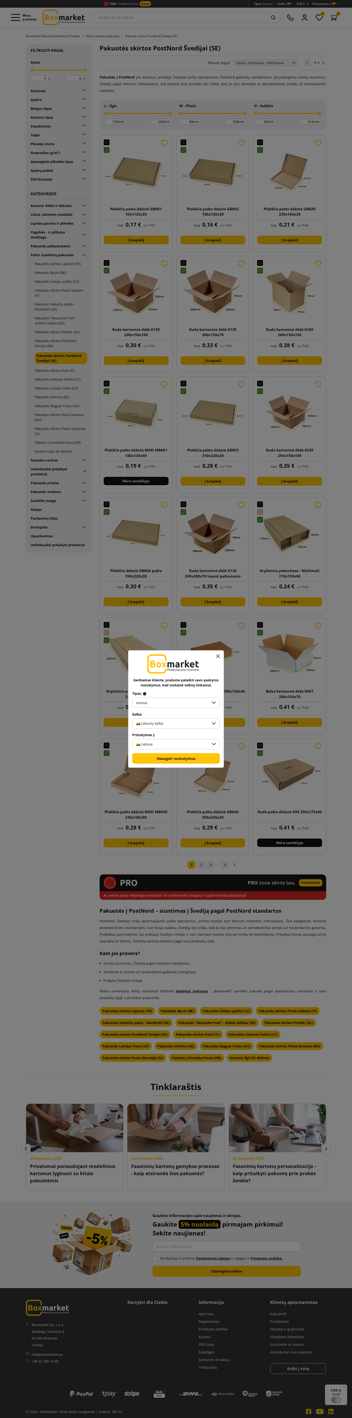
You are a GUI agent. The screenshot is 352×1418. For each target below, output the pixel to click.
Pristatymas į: (143, 735)
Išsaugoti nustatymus (176, 758)
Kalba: (137, 714)
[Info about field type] (145, 693)
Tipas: (137, 693)
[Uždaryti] (218, 656)
